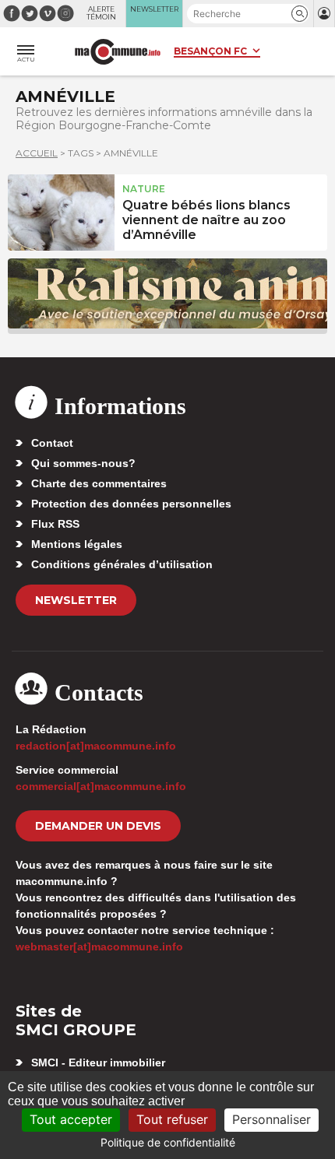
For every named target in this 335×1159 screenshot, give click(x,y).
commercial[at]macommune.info (101, 786)
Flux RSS (55, 524)
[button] (299, 13)
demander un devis (98, 826)
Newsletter (76, 600)
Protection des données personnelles (131, 503)
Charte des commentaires (99, 483)
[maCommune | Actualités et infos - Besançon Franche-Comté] (117, 51)
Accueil (37, 153)
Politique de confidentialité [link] (167, 1142)
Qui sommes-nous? (83, 463)
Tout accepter (71, 1119)
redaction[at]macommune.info (96, 745)
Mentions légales (76, 544)
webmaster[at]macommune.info (99, 946)
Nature (143, 189)
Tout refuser (172, 1119)
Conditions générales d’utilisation (122, 564)
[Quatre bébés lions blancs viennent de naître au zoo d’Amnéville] (61, 210)
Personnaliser (271, 1119)
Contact (52, 443)
